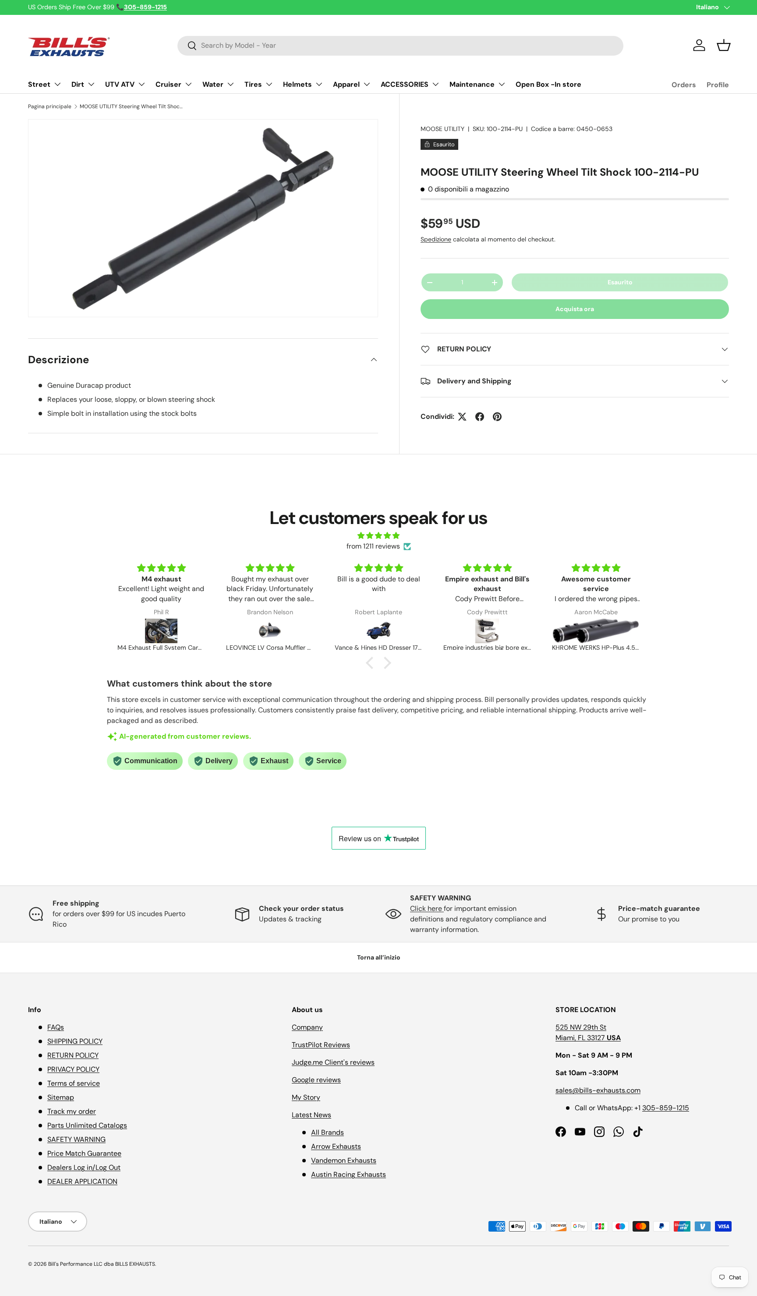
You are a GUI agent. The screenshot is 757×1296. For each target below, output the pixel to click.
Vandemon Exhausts (343, 1160)
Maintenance (472, 84)
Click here (427, 908)
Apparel (346, 84)
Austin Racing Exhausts (348, 1174)
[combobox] (400, 45)
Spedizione (436, 239)
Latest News (311, 1114)
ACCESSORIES (404, 84)
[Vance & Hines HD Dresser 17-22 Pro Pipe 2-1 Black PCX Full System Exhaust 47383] (378, 631)
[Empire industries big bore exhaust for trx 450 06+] (487, 631)
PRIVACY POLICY (73, 1069)
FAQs (55, 1027)
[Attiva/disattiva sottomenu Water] (230, 84)
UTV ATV (119, 84)
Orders (684, 84)
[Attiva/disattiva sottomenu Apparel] (366, 84)
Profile (718, 84)
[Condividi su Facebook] (479, 416)
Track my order (71, 1111)
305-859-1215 (665, 1107)
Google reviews (316, 1079)
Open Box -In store (548, 84)
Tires (253, 84)
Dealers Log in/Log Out (83, 1167)
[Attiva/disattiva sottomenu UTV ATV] (141, 84)
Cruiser (168, 84)
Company (307, 1027)
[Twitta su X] (462, 416)
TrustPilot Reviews (321, 1044)
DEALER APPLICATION (82, 1181)
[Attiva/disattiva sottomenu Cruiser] (188, 84)
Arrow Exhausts (336, 1146)
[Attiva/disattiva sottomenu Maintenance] (501, 84)
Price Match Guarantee (84, 1153)
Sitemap (60, 1097)
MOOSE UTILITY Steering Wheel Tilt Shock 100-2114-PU (132, 106)
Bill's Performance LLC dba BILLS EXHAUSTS (101, 1264)
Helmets (297, 84)
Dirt (77, 84)
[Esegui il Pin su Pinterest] (497, 416)
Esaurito (620, 282)
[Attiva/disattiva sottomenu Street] (57, 84)
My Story (306, 1097)
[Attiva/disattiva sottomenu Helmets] (319, 84)
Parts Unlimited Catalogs (87, 1125)
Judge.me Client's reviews (333, 1062)
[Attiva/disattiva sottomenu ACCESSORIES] (435, 84)
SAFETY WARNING (76, 1139)
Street (39, 84)
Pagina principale (49, 106)
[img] (378, 535)
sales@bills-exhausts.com (597, 1090)
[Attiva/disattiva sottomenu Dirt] (91, 84)
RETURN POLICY (73, 1055)
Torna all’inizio (378, 957)
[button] (723, 45)
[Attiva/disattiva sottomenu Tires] (269, 84)
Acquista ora (574, 309)
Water (212, 84)
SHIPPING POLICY (75, 1041)
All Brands (327, 1132)
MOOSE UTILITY (442, 129)
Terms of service (73, 1083)
